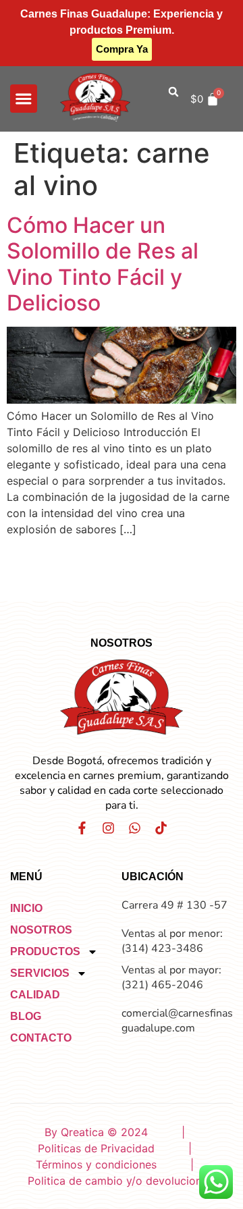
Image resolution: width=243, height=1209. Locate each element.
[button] (23, 98)
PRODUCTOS (45, 951)
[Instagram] (108, 828)
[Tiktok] (161, 828)
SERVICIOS (40, 973)
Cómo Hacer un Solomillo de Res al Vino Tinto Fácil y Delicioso (102, 264)
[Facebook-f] (82, 828)
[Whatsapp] (134, 828)
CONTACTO (41, 1038)
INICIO (26, 908)
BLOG (25, 1016)
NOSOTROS (41, 930)
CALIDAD (35, 994)
